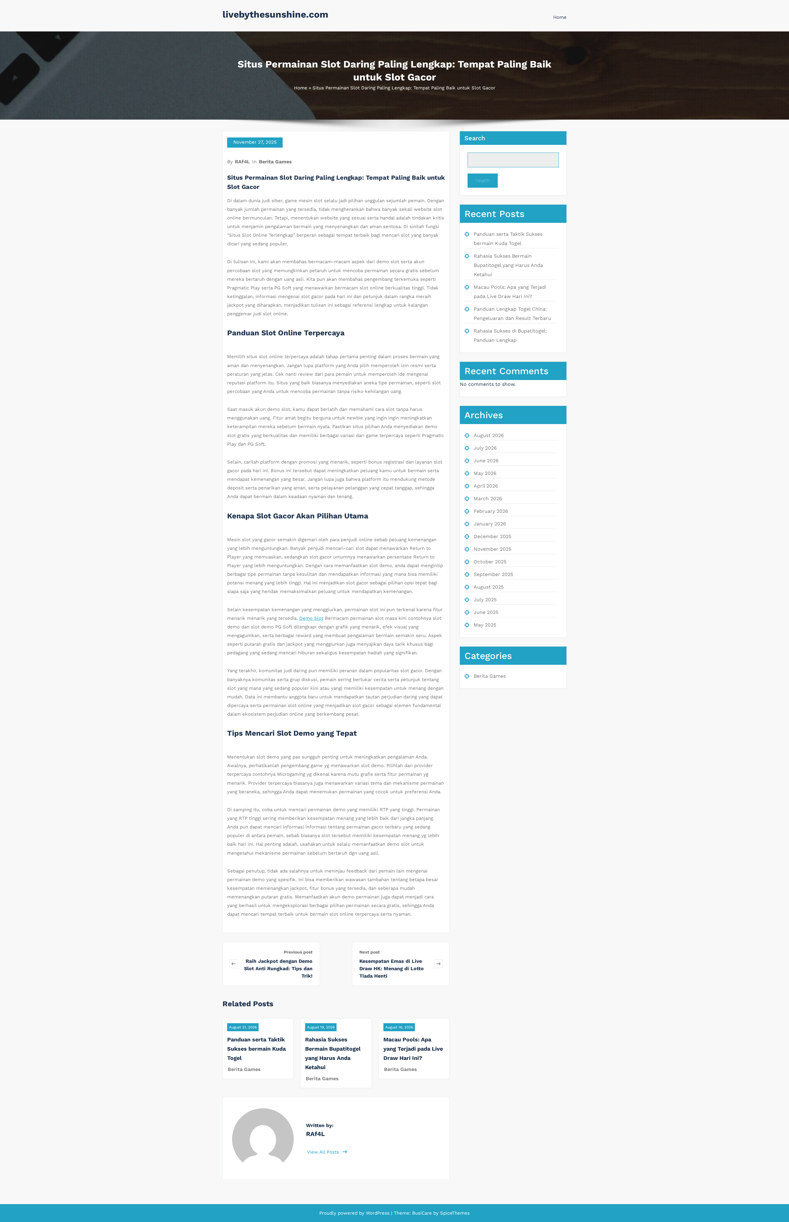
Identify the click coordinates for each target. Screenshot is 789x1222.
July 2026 (485, 448)
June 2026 (486, 461)
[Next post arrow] (438, 964)
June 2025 (486, 612)
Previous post (298, 952)
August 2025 (489, 587)
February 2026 (491, 511)
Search (474, 138)
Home (559, 17)
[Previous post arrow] (233, 964)
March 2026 (488, 498)
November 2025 (492, 549)
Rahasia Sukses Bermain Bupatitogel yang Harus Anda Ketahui (508, 265)
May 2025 (485, 625)
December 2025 (492, 536)
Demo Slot (311, 618)
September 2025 (493, 574)
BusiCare (422, 1213)
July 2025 (485, 600)
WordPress (378, 1213)
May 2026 (485, 473)
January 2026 (490, 524)
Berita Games (275, 162)
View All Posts (324, 1152)
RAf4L (242, 162)
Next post (369, 952)
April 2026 (486, 486)
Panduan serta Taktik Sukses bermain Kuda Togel (256, 1048)
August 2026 (489, 435)
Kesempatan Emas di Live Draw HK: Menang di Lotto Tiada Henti (391, 968)
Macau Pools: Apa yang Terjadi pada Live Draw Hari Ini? (413, 1048)
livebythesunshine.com (275, 14)
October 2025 (490, 562)
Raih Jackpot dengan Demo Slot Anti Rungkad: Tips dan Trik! (278, 968)
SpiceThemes (454, 1213)
